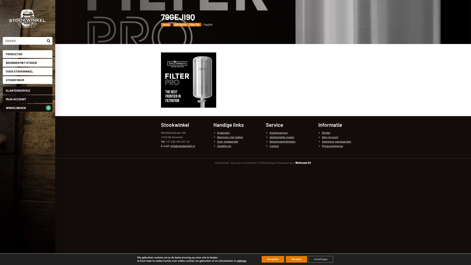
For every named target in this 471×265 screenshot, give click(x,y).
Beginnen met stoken (21, 62)
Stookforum (15, 80)
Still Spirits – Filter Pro (187, 24)
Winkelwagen (27, 107)
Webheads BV (303, 162)
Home (165, 24)
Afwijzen (296, 259)
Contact (274, 146)
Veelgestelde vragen (282, 137)
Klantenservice (18, 90)
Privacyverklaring (332, 146)
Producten (14, 54)
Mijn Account (16, 99)
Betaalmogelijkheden (282, 141)
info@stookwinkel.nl (182, 146)
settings (241, 261)
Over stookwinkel (19, 71)
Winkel (326, 133)
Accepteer (273, 259)
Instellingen (321, 259)
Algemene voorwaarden (336, 141)
